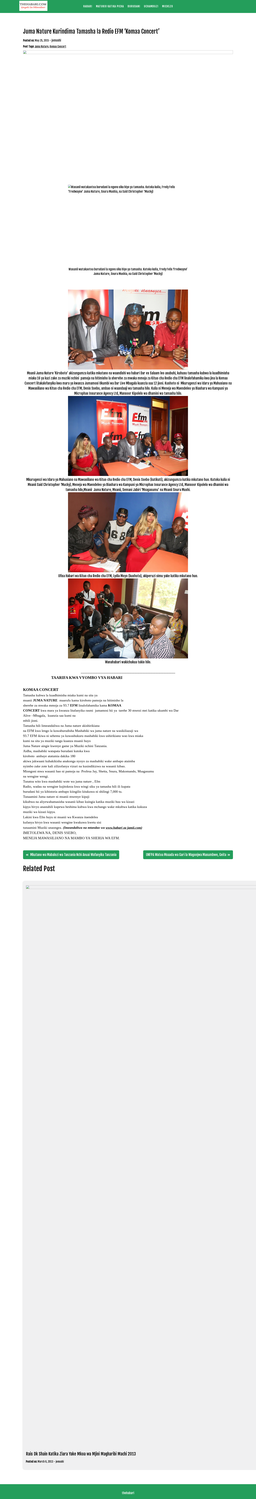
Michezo (167, 6)
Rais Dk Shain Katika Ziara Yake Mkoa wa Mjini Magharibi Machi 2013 (81, 1453)
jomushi (56, 40)
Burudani (134, 6)
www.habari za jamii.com (123, 827)
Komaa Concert (58, 46)
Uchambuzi (151, 6)
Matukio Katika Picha (110, 6)
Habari (87, 6)
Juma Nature (42, 46)
